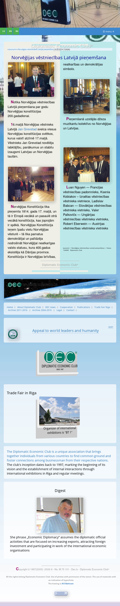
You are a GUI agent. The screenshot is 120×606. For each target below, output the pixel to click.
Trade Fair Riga (102, 307)
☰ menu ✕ (108, 31)
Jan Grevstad (27, 129)
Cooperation (66, 307)
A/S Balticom (68, 583)
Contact (70, 310)
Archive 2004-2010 (42, 310)
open (110, 326)
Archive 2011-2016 (18, 310)
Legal (59, 310)
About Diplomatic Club (29, 307)
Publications (83, 307)
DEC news (50, 307)
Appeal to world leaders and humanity (65, 330)
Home (10, 307)
